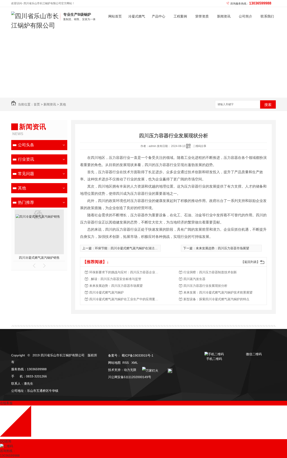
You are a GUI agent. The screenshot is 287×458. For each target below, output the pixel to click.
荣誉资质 (202, 16)
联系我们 (267, 16)
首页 (37, 104)
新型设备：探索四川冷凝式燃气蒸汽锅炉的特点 (216, 299)
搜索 (268, 105)
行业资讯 (26, 159)
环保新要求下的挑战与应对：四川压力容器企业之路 (125, 272)
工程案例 (180, 16)
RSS (126, 362)
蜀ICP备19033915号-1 (137, 355)
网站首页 (115, 16)
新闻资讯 (223, 16)
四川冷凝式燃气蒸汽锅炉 (106, 292)
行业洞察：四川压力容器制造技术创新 (210, 272)
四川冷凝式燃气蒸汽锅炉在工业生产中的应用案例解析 (125, 299)
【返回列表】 (250, 262)
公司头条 (26, 145)
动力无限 (130, 370)
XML (134, 362)
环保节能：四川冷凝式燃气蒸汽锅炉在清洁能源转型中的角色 (137, 248)
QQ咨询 (5, 441)
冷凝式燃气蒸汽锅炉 (136, 20)
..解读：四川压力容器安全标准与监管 (115, 279)
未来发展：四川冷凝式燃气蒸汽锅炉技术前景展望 (217, 292)
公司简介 (245, 16)
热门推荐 (26, 202)
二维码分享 (199, 146)
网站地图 (114, 362)
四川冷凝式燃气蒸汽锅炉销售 (39, 257)
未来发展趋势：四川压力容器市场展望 (222, 248)
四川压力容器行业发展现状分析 (205, 285)
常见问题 (26, 173)
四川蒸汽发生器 (194, 279)
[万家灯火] (149, 370)
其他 (63, 104)
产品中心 (158, 16)
